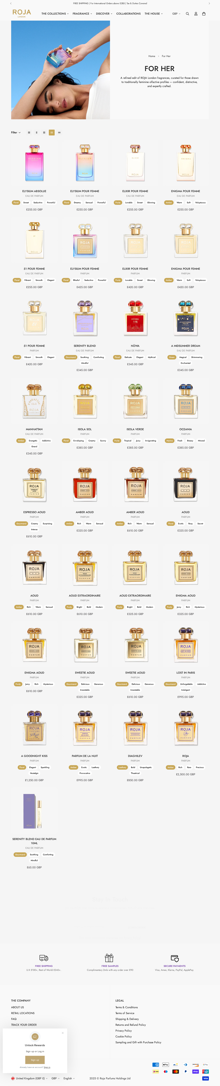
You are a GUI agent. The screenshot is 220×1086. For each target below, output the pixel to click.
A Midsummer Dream (185, 346)
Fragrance (81, 14)
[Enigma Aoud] (186, 567)
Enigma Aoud (185, 595)
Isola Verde (135, 429)
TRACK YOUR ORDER (24, 1025)
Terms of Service (125, 1013)
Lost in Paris (186, 673)
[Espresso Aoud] (34, 484)
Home (151, 56)
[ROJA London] (21, 14)
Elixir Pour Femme (135, 191)
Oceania (185, 429)
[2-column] (37, 132)
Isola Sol (85, 429)
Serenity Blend (85, 346)
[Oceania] (186, 401)
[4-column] (52, 132)
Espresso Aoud (34, 512)
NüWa (135, 346)
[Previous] (11, 3)
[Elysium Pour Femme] (85, 163)
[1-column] (29, 132)
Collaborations (128, 14)
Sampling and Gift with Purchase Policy (138, 1042)
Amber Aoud (85, 512)
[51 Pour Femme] (34, 240)
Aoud (186, 512)
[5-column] (59, 132)
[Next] (209, 3)
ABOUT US (17, 1007)
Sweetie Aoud (85, 673)
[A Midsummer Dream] (186, 317)
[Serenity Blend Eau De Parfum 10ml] (34, 810)
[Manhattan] (34, 401)
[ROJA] (186, 727)
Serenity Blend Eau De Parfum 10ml (34, 841)
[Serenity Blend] (85, 317)
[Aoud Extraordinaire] (85, 567)
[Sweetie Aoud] (85, 644)
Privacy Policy (132, 938)
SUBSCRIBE (137, 927)
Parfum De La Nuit (85, 756)
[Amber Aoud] (85, 484)
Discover (102, 14)
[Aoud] (186, 484)
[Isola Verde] (135, 401)
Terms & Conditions (127, 1007)
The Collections (54, 14)
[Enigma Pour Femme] (186, 163)
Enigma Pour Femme (185, 191)
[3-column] (44, 132)
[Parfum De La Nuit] (85, 727)
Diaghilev (135, 756)
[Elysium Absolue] (34, 163)
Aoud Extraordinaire (85, 595)
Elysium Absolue (34, 191)
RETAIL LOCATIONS (23, 1013)
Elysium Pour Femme (84, 191)
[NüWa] (135, 317)
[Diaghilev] (135, 727)
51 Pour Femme (34, 269)
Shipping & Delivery (127, 1019)
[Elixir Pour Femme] (135, 163)
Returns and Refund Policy (131, 1025)
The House (152, 14)
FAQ (13, 1019)
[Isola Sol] (85, 401)
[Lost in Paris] (186, 644)
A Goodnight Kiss (34, 756)
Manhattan (34, 429)
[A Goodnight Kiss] (34, 727)
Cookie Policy (124, 1036)
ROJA (185, 756)
